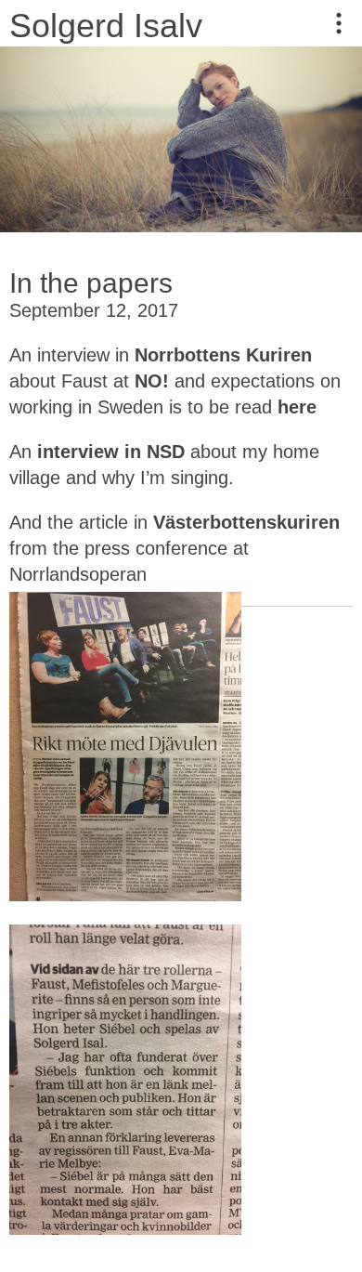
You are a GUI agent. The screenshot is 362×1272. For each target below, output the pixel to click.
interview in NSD (108, 451)
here (300, 407)
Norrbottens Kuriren (223, 355)
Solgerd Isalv (105, 26)
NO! (152, 381)
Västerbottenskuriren (246, 522)
